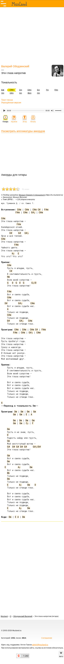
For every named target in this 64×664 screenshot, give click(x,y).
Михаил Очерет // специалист (32, 195)
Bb (8, 473)
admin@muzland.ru (40, 645)
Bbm (29, 93)
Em (38, 90)
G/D (33, 282)
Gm (34, 411)
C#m (19, 209)
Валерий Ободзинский (15, 66)
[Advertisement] (32, 35)
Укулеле (14, 122)
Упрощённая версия (11, 102)
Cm (8, 440)
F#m (56, 90)
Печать (33, 122)
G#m (12, 93)
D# (11, 233)
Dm (20, 90)
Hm (38, 93)
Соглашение (46, 638)
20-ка (25, 122)
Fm (47, 90)
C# (39, 209)
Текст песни (7, 100)
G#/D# (37, 446)
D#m (29, 90)
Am (20, 93)
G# (33, 212)
